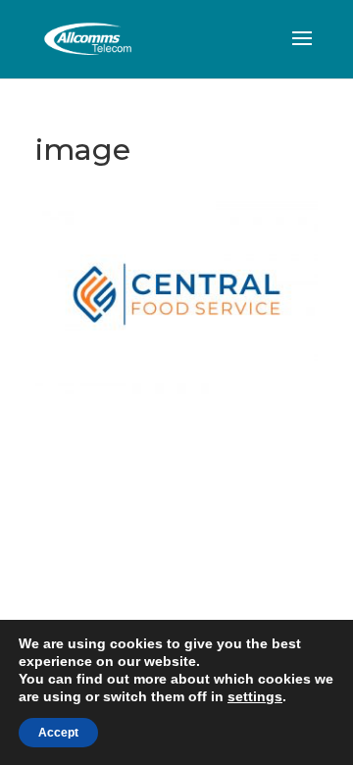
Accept (58, 733)
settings (254, 696)
